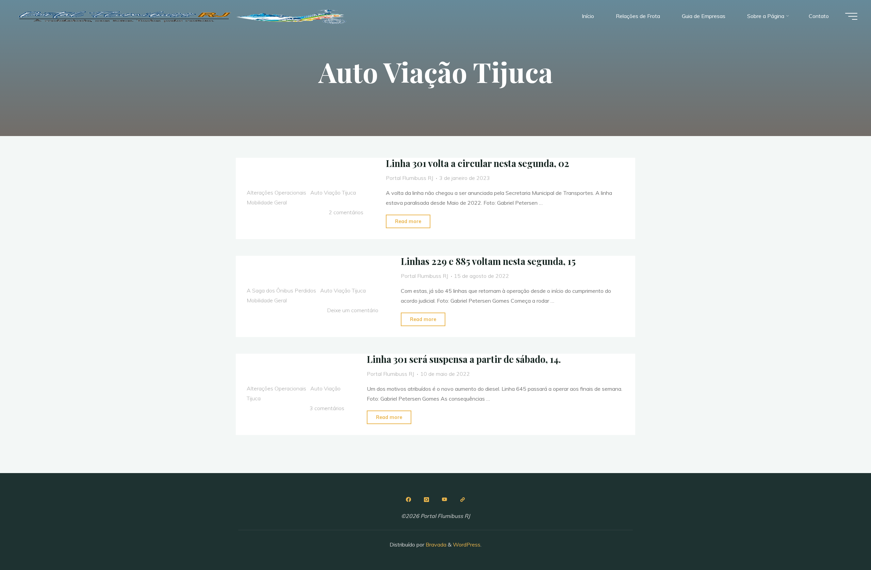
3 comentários (327, 407)
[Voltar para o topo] (844, 543)
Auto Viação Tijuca (333, 192)
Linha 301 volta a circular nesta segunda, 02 (477, 163)
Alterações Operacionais (276, 192)
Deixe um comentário (352, 310)
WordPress (466, 544)
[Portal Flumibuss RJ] (184, 16)
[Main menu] (851, 16)
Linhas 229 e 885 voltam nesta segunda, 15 (488, 261)
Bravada (435, 544)
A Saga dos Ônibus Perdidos (281, 290)
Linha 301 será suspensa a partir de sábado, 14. (464, 359)
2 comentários (346, 212)
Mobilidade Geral (267, 202)
